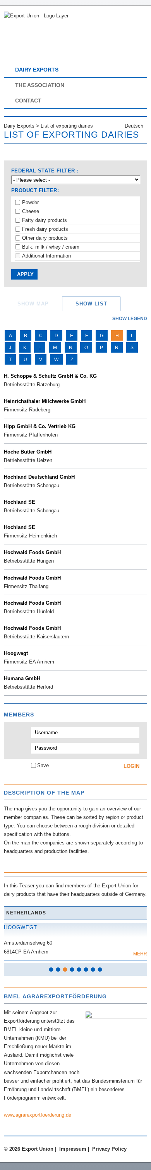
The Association (39, 85)
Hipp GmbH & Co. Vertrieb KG (40, 426)
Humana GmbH (22, 678)
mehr (140, 953)
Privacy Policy (109, 1149)
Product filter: (35, 190)
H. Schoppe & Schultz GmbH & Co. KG (50, 376)
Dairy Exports (36, 70)
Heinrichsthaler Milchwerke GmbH (45, 401)
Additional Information (46, 256)
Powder (30, 202)
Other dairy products (45, 238)
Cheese (30, 211)
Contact (28, 100)
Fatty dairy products (44, 220)
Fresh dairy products (45, 229)
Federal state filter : (45, 171)
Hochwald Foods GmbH (32, 552)
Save (43, 765)
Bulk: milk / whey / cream (50, 247)
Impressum (72, 1149)
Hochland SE (19, 502)
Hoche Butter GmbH (27, 452)
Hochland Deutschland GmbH (39, 477)
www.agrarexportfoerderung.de (37, 1115)
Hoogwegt (16, 653)
